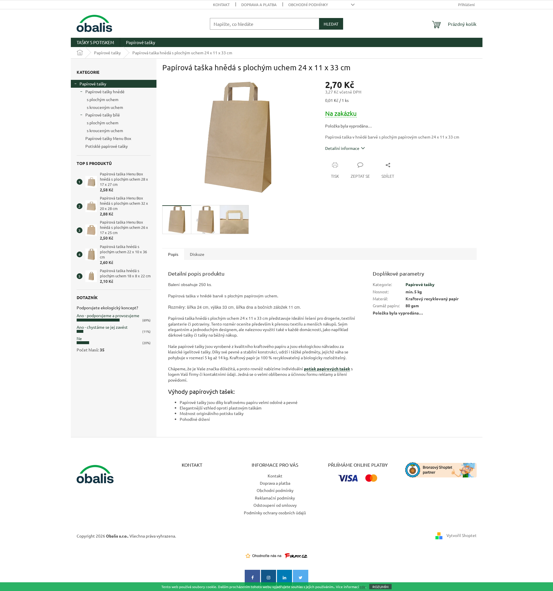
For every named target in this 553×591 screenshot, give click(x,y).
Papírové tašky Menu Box (108, 138)
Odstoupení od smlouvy (275, 505)
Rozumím (380, 586)
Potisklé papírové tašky (106, 146)
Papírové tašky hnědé (105, 91)
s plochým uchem (102, 99)
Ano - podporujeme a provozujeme (108, 315)
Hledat (331, 23)
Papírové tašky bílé (102, 114)
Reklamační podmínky (275, 497)
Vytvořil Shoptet (461, 535)
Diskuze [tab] (197, 254)
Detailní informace (342, 148)
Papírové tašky (93, 83)
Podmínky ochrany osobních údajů (275, 512)
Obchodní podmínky (308, 4)
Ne (79, 338)
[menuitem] (95, 42)
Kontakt (221, 4)
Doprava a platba (259, 4)
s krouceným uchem (105, 107)
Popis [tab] (173, 254)
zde (362, 586)
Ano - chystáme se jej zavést (102, 327)
